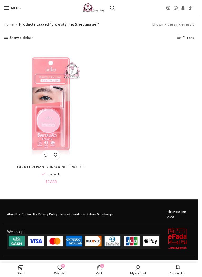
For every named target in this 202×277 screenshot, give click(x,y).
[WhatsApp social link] (175, 8)
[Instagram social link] (168, 8)
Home (9, 24)
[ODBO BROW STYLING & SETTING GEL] (51, 103)
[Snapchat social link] (183, 8)
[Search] (112, 8)
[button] (46, 155)
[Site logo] (94, 7)
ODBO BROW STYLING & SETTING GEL (51, 167)
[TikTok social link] (190, 8)
